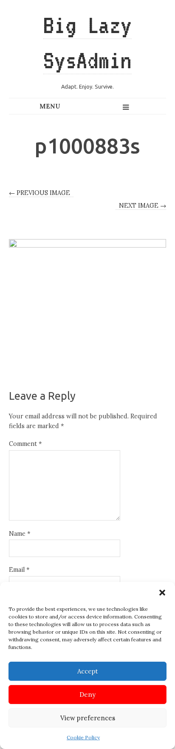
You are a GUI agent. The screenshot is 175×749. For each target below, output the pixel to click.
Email (19, 570)
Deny (87, 695)
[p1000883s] (88, 298)
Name (19, 533)
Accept (87, 671)
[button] (162, 592)
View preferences (87, 718)
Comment (25, 444)
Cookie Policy (83, 737)
